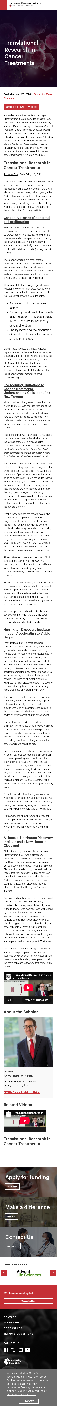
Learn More (12, 1186)
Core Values (13, 1328)
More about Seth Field (22, 1092)
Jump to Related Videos (21, 107)
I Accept (28, 1401)
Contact (10, 1317)
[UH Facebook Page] (6, 1350)
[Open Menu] (3, 5)
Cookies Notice (14, 1380)
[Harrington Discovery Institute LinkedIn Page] (21, 1350)
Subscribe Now (28, 1301)
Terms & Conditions (18, 1334)
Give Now (11, 1216)
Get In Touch (12, 1246)
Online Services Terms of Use (21, 1394)
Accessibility (14, 1323)
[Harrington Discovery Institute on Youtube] (27, 1350)
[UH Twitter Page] (13, 1350)
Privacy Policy (31, 1376)
